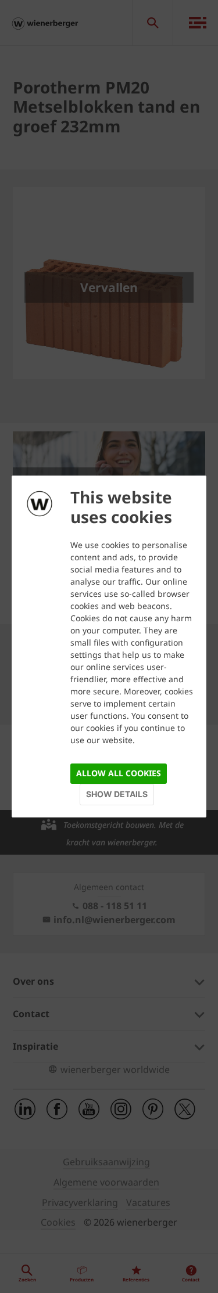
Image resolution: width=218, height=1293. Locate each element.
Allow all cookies (118, 773)
